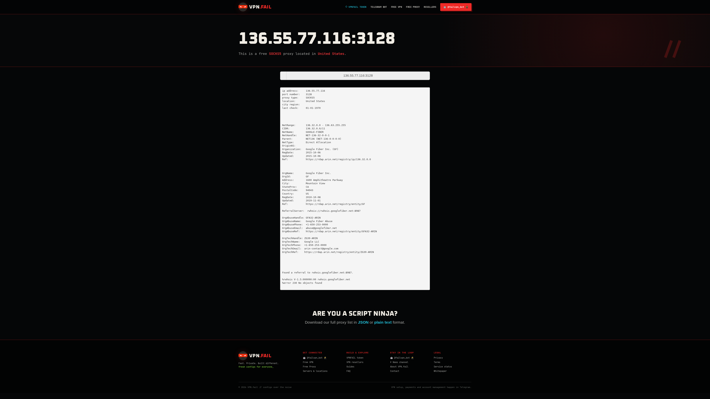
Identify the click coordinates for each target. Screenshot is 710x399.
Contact (394, 371)
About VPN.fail (399, 366)
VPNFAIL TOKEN (355, 7)
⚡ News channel (399, 362)
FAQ (348, 371)
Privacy (438, 357)
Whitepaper (440, 371)
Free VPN (396, 7)
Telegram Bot (379, 7)
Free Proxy (413, 7)
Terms (437, 362)
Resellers (430, 7)
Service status (443, 366)
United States (331, 54)
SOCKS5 (275, 54)
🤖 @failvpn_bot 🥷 (455, 7)
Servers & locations (315, 371)
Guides (350, 366)
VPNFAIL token (354, 357)
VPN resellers (354, 362)
